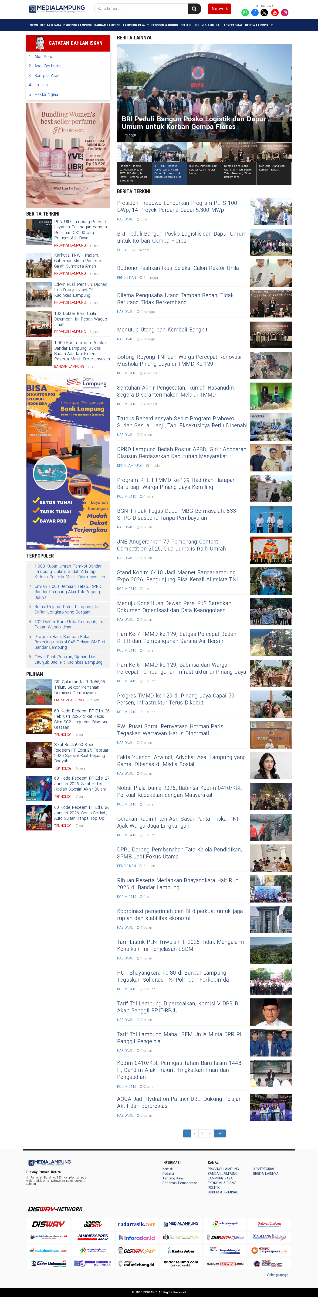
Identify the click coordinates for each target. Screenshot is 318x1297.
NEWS (34, 25)
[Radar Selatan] (269, 1264)
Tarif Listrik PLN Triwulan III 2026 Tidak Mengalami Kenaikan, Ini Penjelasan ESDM (180, 945)
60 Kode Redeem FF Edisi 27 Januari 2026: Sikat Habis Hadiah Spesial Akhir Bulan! (82, 783)
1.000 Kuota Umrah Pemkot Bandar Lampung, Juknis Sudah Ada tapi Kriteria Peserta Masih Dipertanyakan (82, 351)
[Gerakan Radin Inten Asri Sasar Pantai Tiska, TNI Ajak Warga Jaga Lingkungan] (271, 827)
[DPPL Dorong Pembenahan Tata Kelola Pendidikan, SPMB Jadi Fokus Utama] (271, 858)
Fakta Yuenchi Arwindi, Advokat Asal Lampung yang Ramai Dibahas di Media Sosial (181, 760)
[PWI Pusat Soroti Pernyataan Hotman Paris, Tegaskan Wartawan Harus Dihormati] (271, 735)
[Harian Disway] (92, 1224)
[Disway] (48, 1224)
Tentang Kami (173, 1178)
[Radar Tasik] (136, 1224)
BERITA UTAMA (50, 25)
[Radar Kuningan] (48, 1250)
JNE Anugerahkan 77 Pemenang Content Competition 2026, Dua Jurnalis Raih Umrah (171, 545)
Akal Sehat (41, 56)
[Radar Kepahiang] (225, 1250)
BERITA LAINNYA (256, 25)
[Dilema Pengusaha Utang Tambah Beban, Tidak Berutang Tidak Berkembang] (271, 303)
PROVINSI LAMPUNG (77, 25)
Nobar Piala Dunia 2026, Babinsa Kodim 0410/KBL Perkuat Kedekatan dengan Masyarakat (179, 791)
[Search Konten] (194, 9)
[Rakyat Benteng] (225, 1264)
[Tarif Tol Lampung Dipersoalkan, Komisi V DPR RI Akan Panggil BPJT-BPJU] (271, 1012)
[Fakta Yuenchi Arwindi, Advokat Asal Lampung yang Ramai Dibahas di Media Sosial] (271, 765)
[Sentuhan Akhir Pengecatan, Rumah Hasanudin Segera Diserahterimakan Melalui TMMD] (271, 396)
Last (220, 1133)
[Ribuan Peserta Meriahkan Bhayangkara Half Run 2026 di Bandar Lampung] (271, 889)
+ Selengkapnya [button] (276, 1275)
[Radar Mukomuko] (48, 1264)
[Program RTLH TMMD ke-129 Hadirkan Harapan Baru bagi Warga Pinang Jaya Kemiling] (271, 488)
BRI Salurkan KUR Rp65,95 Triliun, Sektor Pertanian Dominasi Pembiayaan (79, 687)
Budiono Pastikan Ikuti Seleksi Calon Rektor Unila (178, 268)
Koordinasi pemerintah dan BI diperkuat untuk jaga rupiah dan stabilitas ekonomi (180, 914)
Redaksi (168, 1173)
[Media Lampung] (181, 1224)
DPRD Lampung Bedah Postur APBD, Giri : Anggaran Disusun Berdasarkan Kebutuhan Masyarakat (181, 453)
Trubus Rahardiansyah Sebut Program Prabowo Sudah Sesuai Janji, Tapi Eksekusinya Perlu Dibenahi (182, 422)
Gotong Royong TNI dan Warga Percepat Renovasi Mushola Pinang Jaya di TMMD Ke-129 (179, 360)
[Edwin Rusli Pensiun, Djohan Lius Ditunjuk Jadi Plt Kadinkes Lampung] (39, 294)
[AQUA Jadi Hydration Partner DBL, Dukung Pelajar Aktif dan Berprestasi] (271, 1107)
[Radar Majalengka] (92, 1250)
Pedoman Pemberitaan (179, 1183)
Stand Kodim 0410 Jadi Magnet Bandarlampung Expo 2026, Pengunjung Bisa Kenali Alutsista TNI (177, 576)
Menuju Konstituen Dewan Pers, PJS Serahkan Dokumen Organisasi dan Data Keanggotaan (174, 607)
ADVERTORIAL (233, 25)
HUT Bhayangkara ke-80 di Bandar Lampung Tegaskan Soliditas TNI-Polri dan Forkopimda (173, 976)
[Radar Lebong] (136, 1264)
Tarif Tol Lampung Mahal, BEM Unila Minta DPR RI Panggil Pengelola (179, 1038)
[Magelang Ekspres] (269, 1237)
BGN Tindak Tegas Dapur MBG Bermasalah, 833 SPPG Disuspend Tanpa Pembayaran (176, 514)
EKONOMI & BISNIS (164, 25)
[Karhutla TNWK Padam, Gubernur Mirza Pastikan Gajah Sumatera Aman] (39, 265)
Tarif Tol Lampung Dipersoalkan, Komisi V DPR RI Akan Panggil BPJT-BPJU (178, 1007)
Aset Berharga (45, 66)
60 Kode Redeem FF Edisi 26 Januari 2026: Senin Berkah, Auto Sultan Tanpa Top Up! (82, 813)
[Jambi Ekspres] (92, 1237)
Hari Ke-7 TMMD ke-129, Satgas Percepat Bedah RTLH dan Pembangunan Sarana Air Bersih (176, 637)
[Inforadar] (136, 1237)
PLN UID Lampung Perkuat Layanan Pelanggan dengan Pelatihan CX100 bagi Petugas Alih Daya (80, 230)
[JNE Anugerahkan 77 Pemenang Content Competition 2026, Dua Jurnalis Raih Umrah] (271, 550)
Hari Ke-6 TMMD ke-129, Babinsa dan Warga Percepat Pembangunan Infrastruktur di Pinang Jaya (181, 668)
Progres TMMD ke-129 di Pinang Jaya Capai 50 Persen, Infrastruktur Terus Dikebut (175, 699)
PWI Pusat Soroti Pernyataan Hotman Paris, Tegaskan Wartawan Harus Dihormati (171, 730)
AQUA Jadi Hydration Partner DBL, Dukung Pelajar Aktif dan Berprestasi (178, 1102)
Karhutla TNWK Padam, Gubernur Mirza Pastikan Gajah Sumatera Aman (77, 260)
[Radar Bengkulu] (92, 1264)
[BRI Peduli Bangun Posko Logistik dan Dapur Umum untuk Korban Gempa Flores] (271, 242)
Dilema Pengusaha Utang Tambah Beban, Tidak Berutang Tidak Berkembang (175, 299)
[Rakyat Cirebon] (269, 1224)
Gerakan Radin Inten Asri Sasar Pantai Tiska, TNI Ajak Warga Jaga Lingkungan (177, 822)
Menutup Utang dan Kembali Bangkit (162, 330)
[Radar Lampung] (181, 1237)
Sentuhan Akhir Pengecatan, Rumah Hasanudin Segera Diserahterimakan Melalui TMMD (175, 391)
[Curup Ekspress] (269, 1250)
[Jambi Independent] (48, 1237)
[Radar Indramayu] (225, 1224)
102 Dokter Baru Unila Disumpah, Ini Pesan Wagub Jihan (80, 319)
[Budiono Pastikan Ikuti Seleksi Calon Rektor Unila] (271, 273)
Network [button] (220, 9)
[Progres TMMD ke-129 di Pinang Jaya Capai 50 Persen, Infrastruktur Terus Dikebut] (271, 704)
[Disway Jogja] (136, 1250)
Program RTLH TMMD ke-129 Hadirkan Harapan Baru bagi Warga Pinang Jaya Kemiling (176, 483)
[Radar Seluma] (181, 1264)
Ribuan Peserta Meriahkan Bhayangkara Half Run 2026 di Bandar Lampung (178, 884)
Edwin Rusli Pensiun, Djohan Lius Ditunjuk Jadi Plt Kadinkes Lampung (80, 290)
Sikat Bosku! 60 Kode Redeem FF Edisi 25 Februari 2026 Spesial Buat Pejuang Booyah (81, 753)
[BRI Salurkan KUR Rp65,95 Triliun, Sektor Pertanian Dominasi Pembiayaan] (39, 692)
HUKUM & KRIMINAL (207, 25)
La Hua (38, 85)
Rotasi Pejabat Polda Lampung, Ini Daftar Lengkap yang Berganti (64, 609)
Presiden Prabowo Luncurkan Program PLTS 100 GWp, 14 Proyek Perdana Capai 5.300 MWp (177, 206)
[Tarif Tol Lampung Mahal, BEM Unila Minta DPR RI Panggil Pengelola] (271, 1042)
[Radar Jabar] (181, 1250)
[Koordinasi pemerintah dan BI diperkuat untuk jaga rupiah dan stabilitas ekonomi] (271, 919)
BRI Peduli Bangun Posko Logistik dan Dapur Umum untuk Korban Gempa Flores (182, 237)
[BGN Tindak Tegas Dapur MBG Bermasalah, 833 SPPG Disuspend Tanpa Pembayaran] (271, 519)
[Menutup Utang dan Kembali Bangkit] (271, 334)
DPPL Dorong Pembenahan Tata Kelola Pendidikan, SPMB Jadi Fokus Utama (179, 853)
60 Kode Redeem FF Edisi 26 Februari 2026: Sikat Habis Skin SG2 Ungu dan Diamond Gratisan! (82, 719)
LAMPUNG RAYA (134, 25)
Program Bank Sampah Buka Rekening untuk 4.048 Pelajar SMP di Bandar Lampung (67, 642)
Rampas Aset (44, 75)
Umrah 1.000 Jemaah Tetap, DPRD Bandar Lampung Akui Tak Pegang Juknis (65, 592)
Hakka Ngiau (43, 94)
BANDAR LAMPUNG (107, 25)
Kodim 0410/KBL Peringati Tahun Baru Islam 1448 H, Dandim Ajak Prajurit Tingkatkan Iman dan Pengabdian (179, 1070)
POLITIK (185, 25)
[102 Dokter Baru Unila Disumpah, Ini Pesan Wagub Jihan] (39, 324)
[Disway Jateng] (225, 1237)
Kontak (167, 1169)
